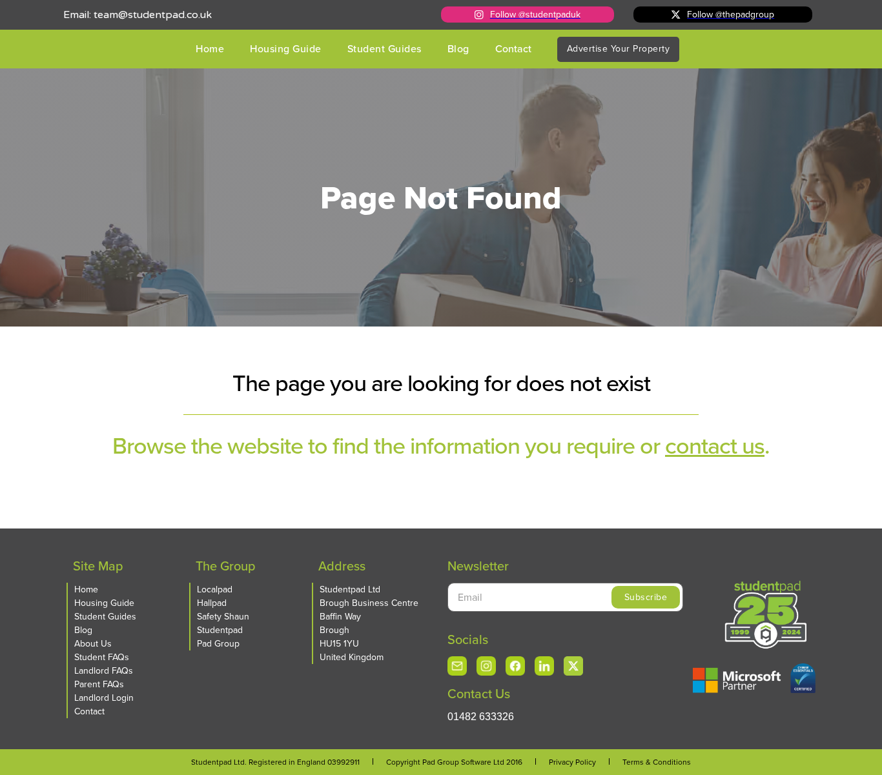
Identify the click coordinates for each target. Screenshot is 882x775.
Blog (458, 48)
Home (210, 48)
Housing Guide (286, 48)
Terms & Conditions (656, 762)
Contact (513, 48)
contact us (714, 445)
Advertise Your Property (618, 48)
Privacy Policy (572, 762)
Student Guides (384, 48)
